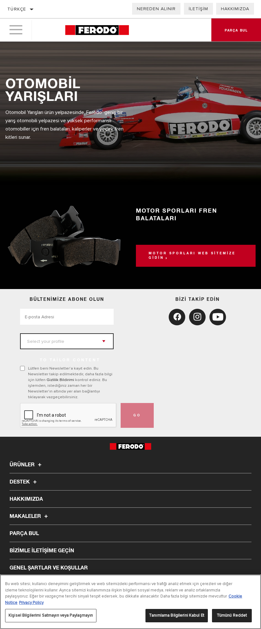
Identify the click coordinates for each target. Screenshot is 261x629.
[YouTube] (217, 317)
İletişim (198, 8)
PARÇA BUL (24, 533)
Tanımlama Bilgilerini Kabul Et (176, 615)
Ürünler (23, 464)
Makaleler (26, 516)
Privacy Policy (31, 602)
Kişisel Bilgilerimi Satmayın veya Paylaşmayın (51, 615)
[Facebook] (177, 317)
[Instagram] (197, 317)
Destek (20, 481)
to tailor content (70, 360)
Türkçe (16, 9)
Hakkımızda (235, 8)
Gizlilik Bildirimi (60, 379)
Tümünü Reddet (232, 615)
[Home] (97, 30)
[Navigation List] (16, 30)
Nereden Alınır (156, 8)
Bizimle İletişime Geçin (42, 550)
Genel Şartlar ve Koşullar (49, 567)
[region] (130, 602)
